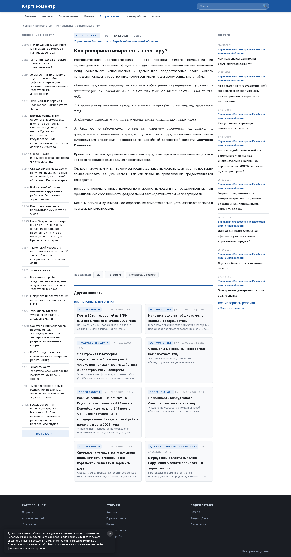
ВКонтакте (198, 524)
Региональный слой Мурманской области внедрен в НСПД (44, 314)
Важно (89, 16)
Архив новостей (33, 518)
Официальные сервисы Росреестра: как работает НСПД (48, 104)
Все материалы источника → (96, 301)
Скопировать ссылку (142, 274)
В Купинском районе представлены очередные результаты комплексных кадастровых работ (48, 283)
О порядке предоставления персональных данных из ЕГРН (49, 299)
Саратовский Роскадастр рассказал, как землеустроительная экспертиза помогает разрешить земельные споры (48, 335)
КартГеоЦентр (39, 6)
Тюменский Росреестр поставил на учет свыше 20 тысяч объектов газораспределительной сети (49, 255)
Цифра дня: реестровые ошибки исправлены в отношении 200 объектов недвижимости (48, 391)
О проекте (29, 512)
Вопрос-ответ (110, 16)
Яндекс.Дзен (199, 518)
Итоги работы (136, 16)
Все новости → (45, 433)
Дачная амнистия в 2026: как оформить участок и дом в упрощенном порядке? (238, 236)
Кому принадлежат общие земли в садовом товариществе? (48, 63)
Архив (156, 16)
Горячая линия (68, 16)
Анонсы (47, 16)
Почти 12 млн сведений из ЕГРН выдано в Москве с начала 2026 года (48, 48)
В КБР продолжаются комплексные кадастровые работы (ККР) (49, 356)
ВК (98, 274)
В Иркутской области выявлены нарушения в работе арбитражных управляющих (46, 193)
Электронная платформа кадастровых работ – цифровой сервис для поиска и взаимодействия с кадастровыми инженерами (49, 84)
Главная (30, 16)
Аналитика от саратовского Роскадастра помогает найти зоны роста (49, 372)
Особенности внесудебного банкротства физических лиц (49, 157)
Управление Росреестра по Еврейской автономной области (116, 41)
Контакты (29, 524)
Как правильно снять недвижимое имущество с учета (48, 209)
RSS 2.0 (196, 512)
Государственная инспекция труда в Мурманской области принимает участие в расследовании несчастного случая (45, 414)
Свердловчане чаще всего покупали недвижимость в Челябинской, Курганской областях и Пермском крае (48, 174)
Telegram (114, 274)
